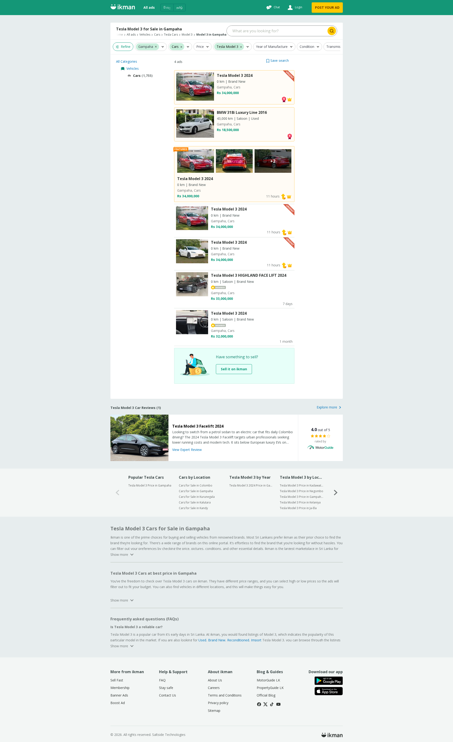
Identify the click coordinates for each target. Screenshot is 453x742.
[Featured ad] (289, 99)
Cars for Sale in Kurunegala (197, 497)
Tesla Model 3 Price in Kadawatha (302, 485)
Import (256, 640)
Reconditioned (238, 640)
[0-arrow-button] (117, 492)
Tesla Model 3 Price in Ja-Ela (298, 508)
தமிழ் (179, 7)
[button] (156, 46)
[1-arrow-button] (336, 492)
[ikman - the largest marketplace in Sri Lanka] (122, 7)
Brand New (216, 640)
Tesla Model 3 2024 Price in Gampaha (251, 485)
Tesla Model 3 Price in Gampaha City (302, 497)
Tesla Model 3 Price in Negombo (301, 491)
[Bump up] (283, 196)
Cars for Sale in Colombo (195, 485)
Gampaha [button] (145, 47)
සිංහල (167, 7)
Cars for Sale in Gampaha (196, 491)
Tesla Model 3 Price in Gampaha (149, 485)
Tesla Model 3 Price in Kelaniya (300, 502)
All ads (149, 7)
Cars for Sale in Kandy (193, 508)
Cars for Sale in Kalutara (195, 502)
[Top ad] (284, 99)
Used (202, 640)
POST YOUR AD (327, 7)
